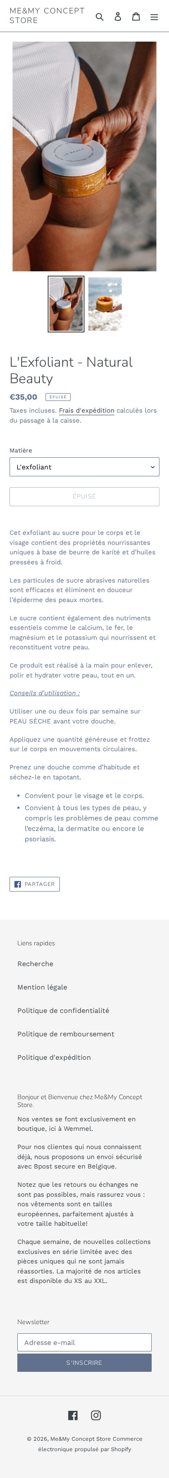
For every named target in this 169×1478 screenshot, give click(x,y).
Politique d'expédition (54, 1057)
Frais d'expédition (86, 410)
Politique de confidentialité (63, 1010)
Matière (21, 450)
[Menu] (154, 16)
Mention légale (42, 987)
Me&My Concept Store (47, 16)
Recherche (35, 964)
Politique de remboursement (65, 1034)
